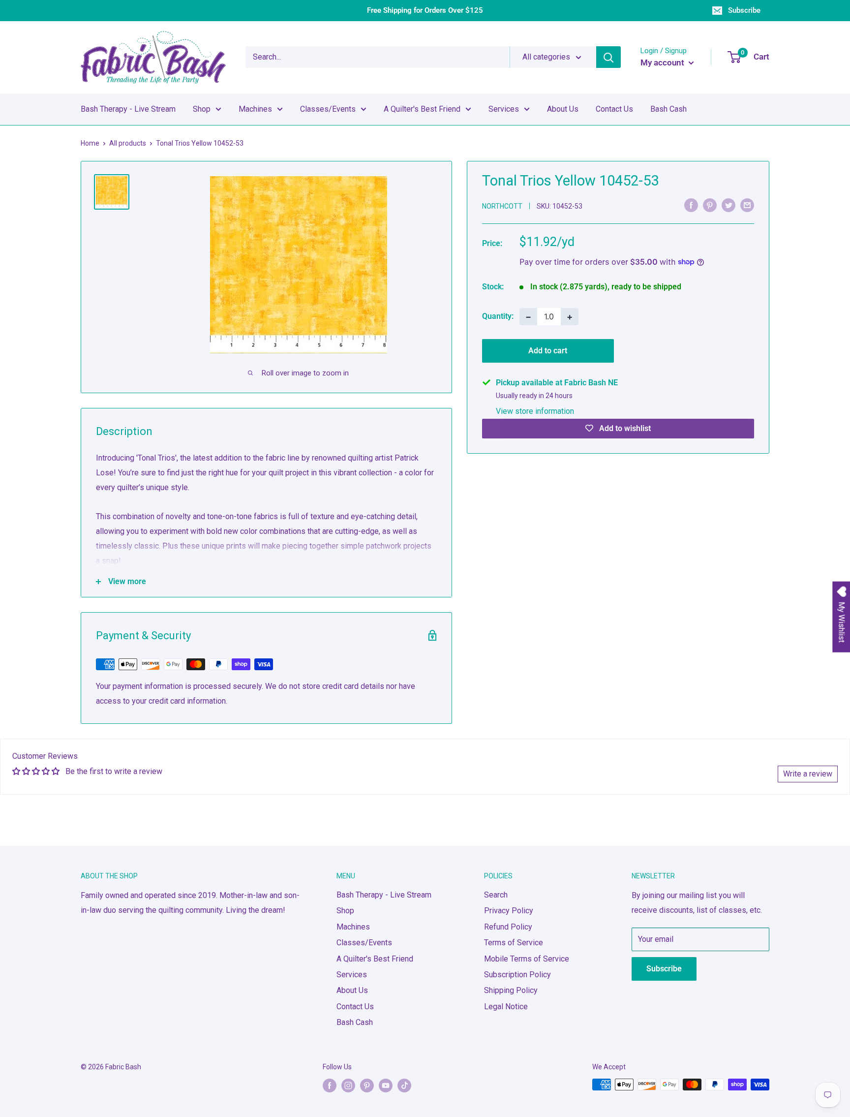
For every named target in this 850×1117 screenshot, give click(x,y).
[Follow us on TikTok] (404, 1085)
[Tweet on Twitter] (728, 205)
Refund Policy (508, 926)
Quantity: (498, 316)
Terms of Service (513, 942)
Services (503, 109)
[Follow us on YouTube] (386, 1085)
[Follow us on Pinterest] (367, 1085)
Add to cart (547, 350)
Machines (255, 109)
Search (496, 895)
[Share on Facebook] (691, 205)
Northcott (502, 206)
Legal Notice (506, 1006)
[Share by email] (747, 205)
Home (90, 143)
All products (127, 143)
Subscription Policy (517, 974)
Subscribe (744, 10)
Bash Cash (668, 109)
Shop (202, 109)
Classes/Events (328, 109)
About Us (562, 109)
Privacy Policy (508, 910)
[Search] (608, 57)
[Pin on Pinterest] (710, 205)
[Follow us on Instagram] (348, 1085)
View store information (535, 410)
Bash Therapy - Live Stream (128, 109)
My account (663, 62)
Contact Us (614, 109)
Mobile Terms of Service (526, 958)
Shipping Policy (511, 990)
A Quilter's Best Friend (422, 109)
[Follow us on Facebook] (329, 1085)
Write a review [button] (807, 773)
